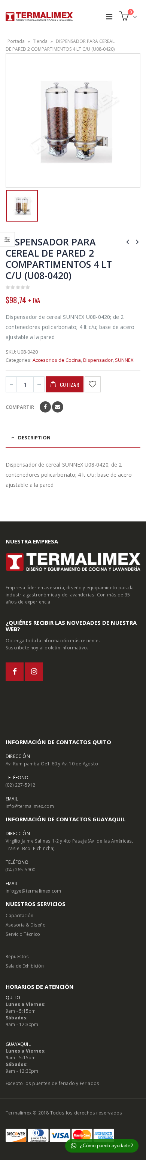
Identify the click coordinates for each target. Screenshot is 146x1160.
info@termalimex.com (30, 806)
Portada (16, 41)
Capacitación (19, 915)
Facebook (45, 407)
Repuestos (17, 956)
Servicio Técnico (23, 934)
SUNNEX (124, 360)
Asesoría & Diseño (26, 925)
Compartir (20, 407)
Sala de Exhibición (25, 966)
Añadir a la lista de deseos (93, 384)
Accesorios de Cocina (57, 360)
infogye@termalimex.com (33, 891)
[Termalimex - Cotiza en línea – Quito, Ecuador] (39, 16)
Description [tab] (34, 437)
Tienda (40, 41)
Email (57, 407)
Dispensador (98, 360)
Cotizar (69, 384)
